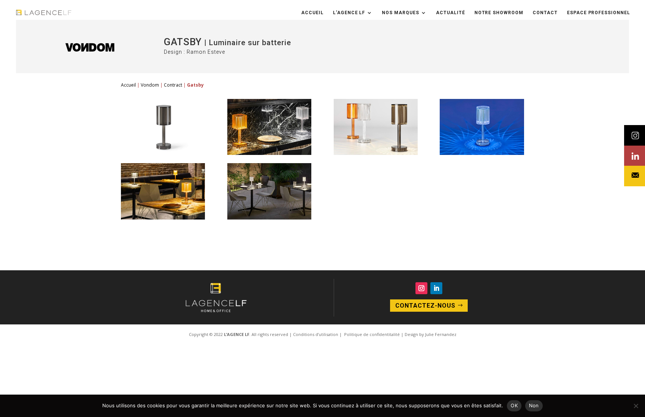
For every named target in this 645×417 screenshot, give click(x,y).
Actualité (450, 12)
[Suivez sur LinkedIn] (436, 288)
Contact (545, 12)
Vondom (150, 85)
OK (514, 405)
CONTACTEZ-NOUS (425, 305)
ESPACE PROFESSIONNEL (598, 12)
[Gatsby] (163, 152)
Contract (173, 85)
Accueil (312, 12)
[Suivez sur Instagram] (421, 288)
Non (534, 405)
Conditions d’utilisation (315, 334)
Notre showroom (498, 12)
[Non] (635, 406)
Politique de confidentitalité (371, 334)
